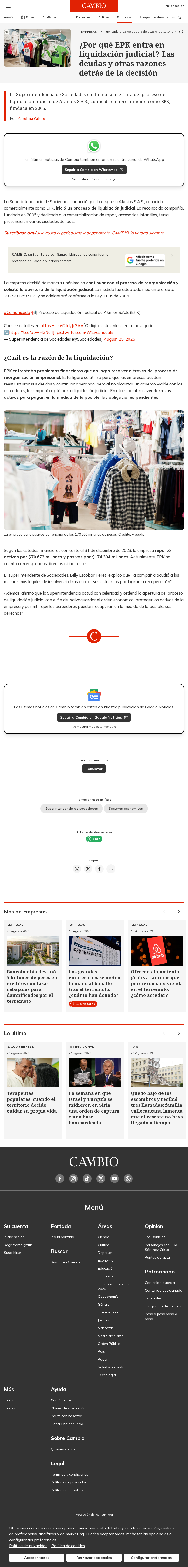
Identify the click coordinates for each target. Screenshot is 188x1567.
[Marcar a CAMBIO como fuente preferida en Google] (145, 260)
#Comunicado (17, 312)
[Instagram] (73, 1178)
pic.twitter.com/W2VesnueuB (85, 332)
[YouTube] (114, 1178)
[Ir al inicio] (94, 6)
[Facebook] (60, 1178)
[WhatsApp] (128, 1178)
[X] (101, 1178)
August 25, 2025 (119, 339)
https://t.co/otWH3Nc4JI (32, 332)
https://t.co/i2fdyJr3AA (62, 325)
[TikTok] (87, 1178)
